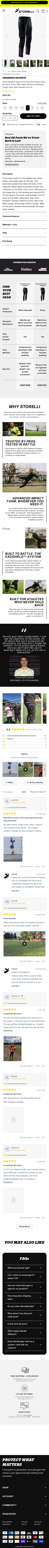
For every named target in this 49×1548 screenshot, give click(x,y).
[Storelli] (24, 11)
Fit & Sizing (7, 241)
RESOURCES (9, 1514)
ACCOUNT (8, 1496)
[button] (37, 11)
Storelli (31, 1546)
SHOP (5, 1487)
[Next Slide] (44, 769)
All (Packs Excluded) (17, 71)
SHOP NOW (25, 385)
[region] (24, 769)
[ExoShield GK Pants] (5, 63)
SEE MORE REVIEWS (12, 164)
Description (8, 174)
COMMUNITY (10, 1505)
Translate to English (15, 1102)
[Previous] (6, 36)
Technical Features (11, 216)
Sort (24, 792)
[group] (24, 3)
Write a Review (37, 783)
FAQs (5, 233)
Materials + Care (10, 224)
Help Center (28, 1415)
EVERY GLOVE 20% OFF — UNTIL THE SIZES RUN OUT (24, 2)
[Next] (42, 36)
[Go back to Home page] (3, 71)
